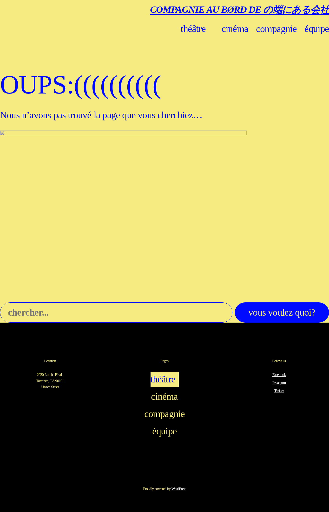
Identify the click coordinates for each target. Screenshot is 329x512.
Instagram (279, 383)
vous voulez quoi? (281, 312)
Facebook (279, 375)
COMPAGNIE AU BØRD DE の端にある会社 (239, 9)
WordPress (178, 489)
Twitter (279, 391)
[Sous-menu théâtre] (211, 29)
